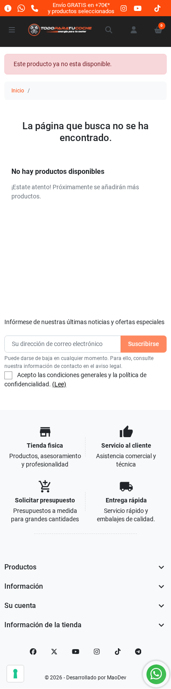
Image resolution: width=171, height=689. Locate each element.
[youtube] (138, 8)
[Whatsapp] (21, 8)
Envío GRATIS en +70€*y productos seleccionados (81, 8)
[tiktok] (157, 8)
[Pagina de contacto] (7, 8)
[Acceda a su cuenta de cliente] (133, 30)
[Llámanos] (34, 8)
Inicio (17, 91)
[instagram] (124, 8)
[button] (109, 30)
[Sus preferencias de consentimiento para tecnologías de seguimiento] (15, 673)
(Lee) (59, 384)
